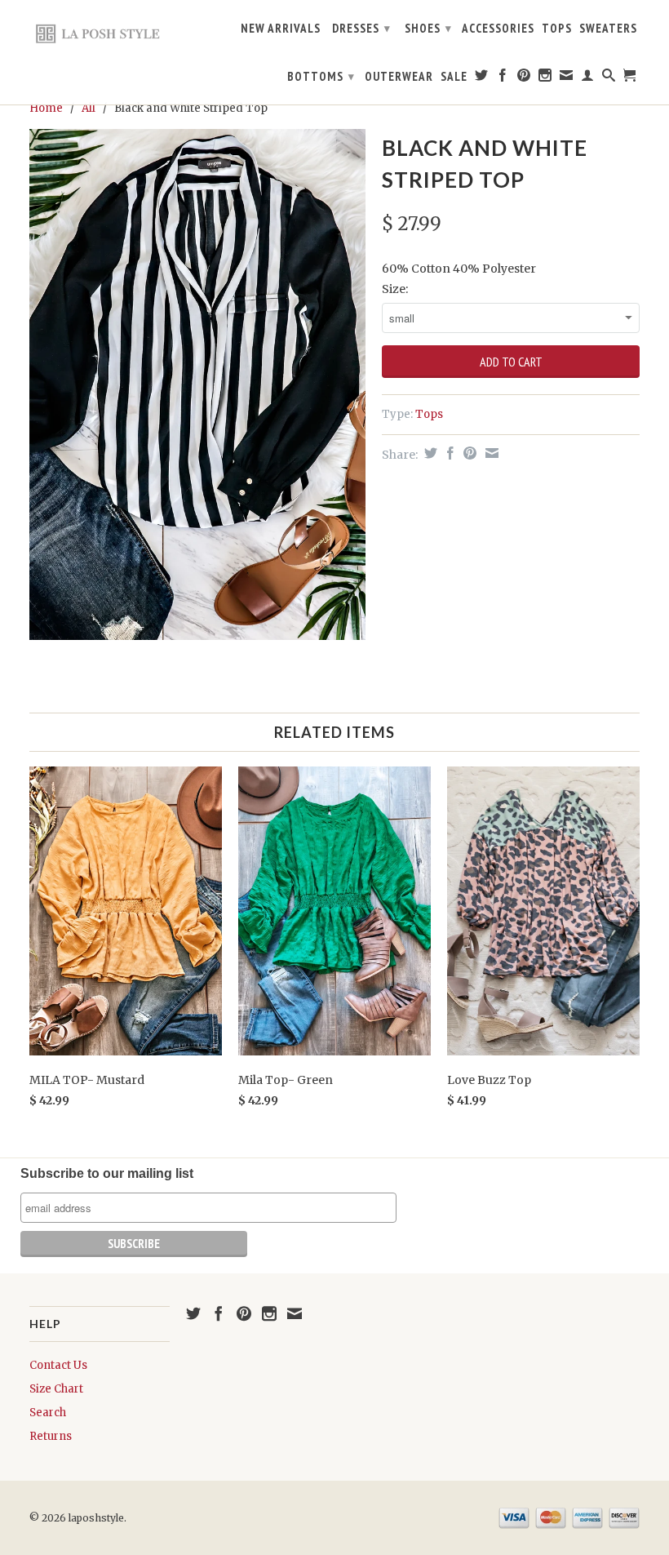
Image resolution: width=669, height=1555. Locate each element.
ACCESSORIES (498, 28)
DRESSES (361, 28)
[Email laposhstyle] (567, 78)
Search (47, 1412)
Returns (50, 1436)
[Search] (609, 78)
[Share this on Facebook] (448, 453)
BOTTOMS (321, 76)
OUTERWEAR (399, 76)
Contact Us (58, 1365)
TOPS (557, 28)
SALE (454, 76)
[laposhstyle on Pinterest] (524, 78)
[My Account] (588, 78)
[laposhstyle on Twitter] (482, 78)
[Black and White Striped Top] (197, 384)
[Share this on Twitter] (428, 453)
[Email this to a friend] (489, 453)
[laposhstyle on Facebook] (503, 78)
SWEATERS (608, 28)
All (88, 108)
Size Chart (56, 1389)
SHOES (428, 28)
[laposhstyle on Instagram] (545, 78)
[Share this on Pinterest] (467, 453)
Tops (429, 414)
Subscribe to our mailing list (106, 1173)
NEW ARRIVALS (281, 28)
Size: (395, 289)
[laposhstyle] (99, 33)
